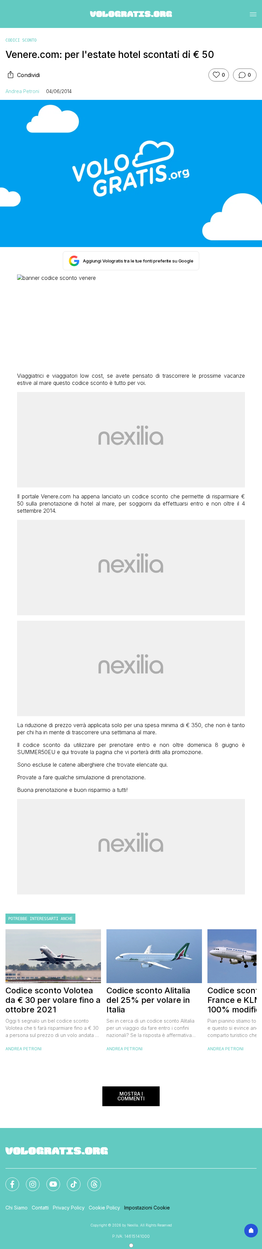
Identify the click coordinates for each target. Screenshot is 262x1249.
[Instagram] (28, 1180)
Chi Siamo (16, 1207)
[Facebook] (8, 1180)
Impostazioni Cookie (147, 1207)
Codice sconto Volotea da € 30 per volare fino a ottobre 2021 (53, 1000)
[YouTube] (49, 1180)
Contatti (40, 1207)
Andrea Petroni (22, 91)
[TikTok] (69, 1180)
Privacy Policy (69, 1207)
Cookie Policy (104, 1207)
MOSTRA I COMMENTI (131, 1096)
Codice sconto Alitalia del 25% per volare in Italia (148, 1000)
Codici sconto (21, 40)
